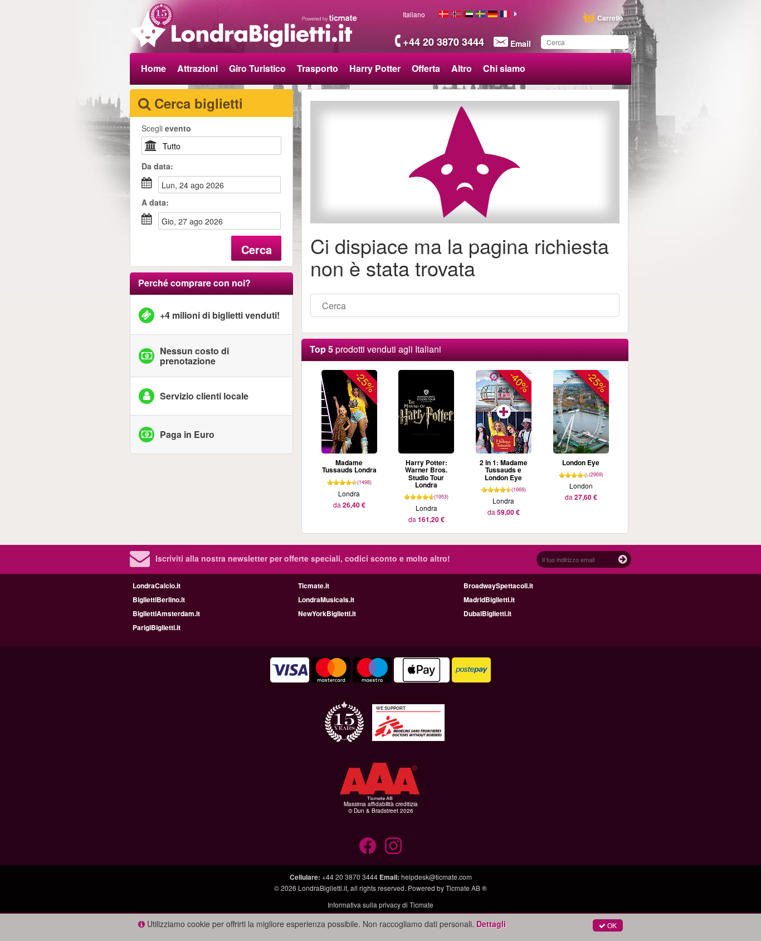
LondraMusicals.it (326, 599)
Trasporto (317, 68)
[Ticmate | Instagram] (393, 845)
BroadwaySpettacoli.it (498, 586)
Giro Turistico (257, 68)
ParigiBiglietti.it (157, 627)
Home (153, 68)
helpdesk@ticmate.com (436, 876)
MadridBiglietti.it (489, 599)
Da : (157, 166)
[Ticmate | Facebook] (367, 845)
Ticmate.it (313, 586)
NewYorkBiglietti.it (327, 613)
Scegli (166, 128)
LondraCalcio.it (157, 586)
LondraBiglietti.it (322, 888)
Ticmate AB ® (466, 888)
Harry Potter (375, 68)
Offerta (426, 68)
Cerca (256, 249)
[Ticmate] (330, 18)
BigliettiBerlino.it (159, 599)
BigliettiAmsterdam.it (166, 613)
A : (155, 202)
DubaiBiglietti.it (487, 613)
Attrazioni (197, 68)
